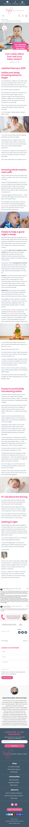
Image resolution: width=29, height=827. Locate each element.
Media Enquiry (14, 785)
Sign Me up (14, 746)
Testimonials (13, 798)
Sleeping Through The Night (9, 624)
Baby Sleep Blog (13, 780)
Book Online (22, 4)
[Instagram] (16, 804)
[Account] (22, 15)
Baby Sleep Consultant (18, 821)
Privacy (15, 819)
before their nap (6, 205)
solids (20, 624)
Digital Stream (17, 823)
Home (2, 19)
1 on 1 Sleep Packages (14, 766)
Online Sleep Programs (13, 769)
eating (14, 502)
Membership (13, 772)
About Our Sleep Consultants (14, 793)
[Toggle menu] (3, 15)
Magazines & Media (14, 782)
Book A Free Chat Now (14, 809)
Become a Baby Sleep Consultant (14, 795)
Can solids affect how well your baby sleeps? (11, 21)
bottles (9, 346)
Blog (7, 19)
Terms (12, 819)
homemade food (11, 313)
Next (24, 641)
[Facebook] (12, 804)
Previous (5, 641)
